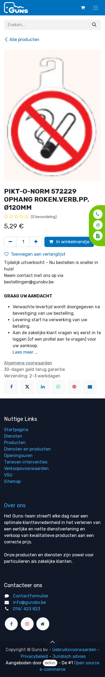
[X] (27, 386)
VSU (8, 475)
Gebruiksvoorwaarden (74, 649)
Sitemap (12, 481)
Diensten (13, 436)
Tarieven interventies (25, 462)
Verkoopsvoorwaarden (26, 468)
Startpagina (16, 429)
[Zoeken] (94, 25)
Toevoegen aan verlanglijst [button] (38, 254)
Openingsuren (18, 455)
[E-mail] (89, 386)
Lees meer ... (25, 352)
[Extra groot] (42, 623)
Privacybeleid (34, 656)
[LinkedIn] (42, 386)
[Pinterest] (74, 386)
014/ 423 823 (26, 608)
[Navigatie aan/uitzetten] (95, 7)
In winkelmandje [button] (72, 241)
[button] (96, 214)
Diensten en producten (27, 449)
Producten (15, 442)
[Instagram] (27, 623)
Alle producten (24, 39)
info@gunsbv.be (29, 602)
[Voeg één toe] (36, 242)
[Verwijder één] (10, 242)
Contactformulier (30, 595)
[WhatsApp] (58, 386)
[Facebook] (11, 386)
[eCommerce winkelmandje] (82, 7)
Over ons (15, 505)
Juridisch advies (69, 656)
